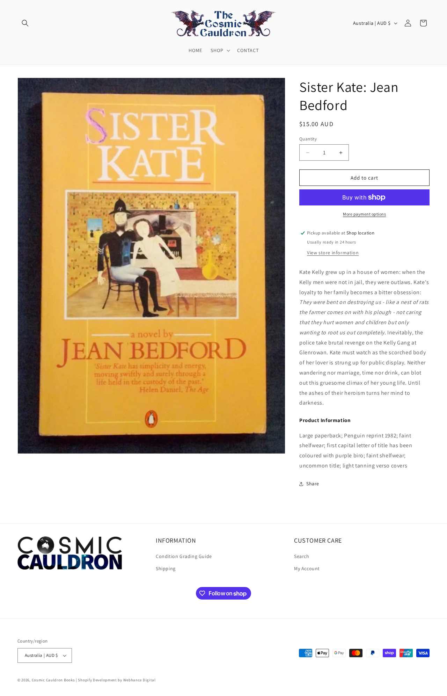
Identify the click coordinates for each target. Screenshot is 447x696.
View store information (333, 252)
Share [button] (312, 483)
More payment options (364, 214)
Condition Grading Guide (184, 556)
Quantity (308, 139)
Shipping (166, 568)
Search (301, 556)
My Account (307, 568)
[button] (25, 23)
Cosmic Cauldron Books (53, 679)
